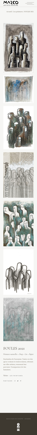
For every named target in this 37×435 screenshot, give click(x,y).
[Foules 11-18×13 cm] (18, 223)
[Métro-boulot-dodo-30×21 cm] (18, 319)
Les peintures (16, 375)
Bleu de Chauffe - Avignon (21, 419)
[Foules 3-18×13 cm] (18, 272)
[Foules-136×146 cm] (18, 89)
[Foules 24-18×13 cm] (18, 127)
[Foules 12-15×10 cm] (18, 175)
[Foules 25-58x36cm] (18, 47)
